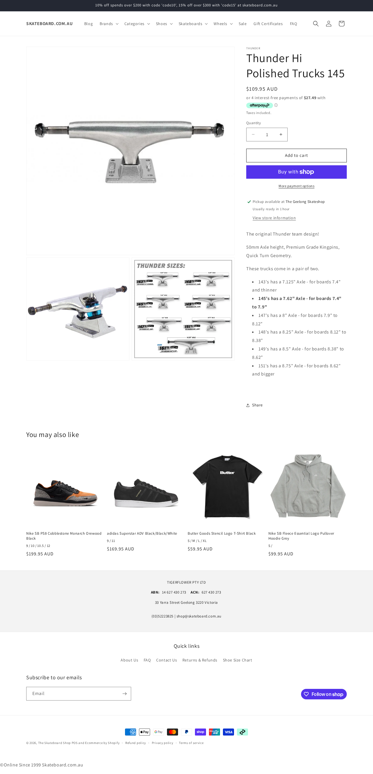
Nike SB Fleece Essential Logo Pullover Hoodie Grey (301, 536)
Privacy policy (162, 743)
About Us (129, 660)
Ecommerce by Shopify (102, 743)
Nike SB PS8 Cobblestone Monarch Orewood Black (63, 536)
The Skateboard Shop (54, 743)
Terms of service (191, 743)
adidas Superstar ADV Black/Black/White (142, 533)
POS (75, 743)
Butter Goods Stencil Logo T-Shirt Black (222, 533)
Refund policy (135, 743)
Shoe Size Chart (237, 660)
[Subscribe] (124, 694)
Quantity (253, 122)
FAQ (147, 660)
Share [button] (257, 405)
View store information (274, 217)
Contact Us (166, 660)
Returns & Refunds (199, 660)
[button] (108, 23)
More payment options (296, 186)
